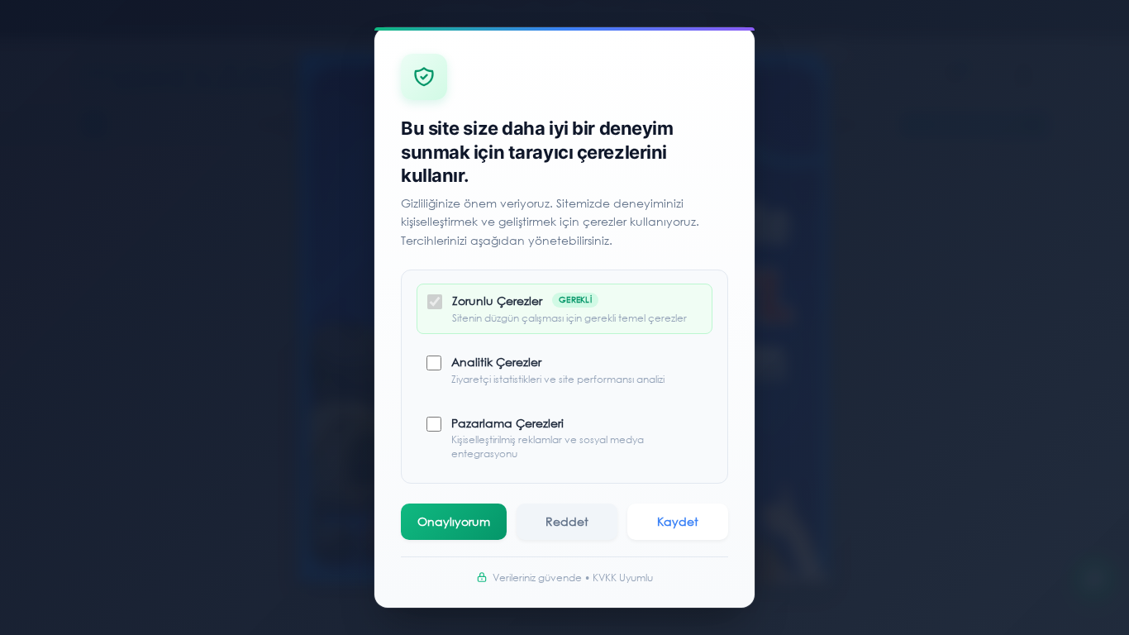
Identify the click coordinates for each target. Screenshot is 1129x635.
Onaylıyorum (453, 521)
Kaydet (677, 521)
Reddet (566, 521)
